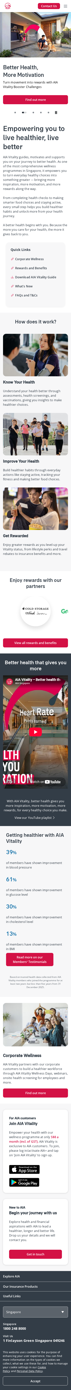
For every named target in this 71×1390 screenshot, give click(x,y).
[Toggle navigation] (65, 6)
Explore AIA (11, 1276)
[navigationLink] (7, 6)
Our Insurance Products (20, 1286)
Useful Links (12, 1296)
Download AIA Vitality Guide (35, 277)
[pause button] (56, 112)
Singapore (13, 1312)
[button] (15, 112)
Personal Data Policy (30, 1371)
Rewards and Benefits (31, 268)
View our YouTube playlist (33, 818)
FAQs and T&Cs (26, 295)
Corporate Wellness (29, 259)
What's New (24, 286)
